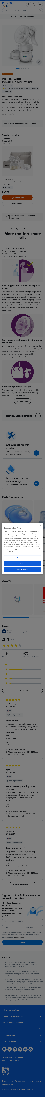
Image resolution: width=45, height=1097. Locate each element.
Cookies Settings (21, 558)
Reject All (22, 564)
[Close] (39, 525)
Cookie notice (34, 552)
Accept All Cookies (21, 569)
